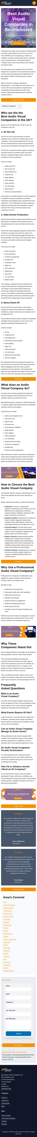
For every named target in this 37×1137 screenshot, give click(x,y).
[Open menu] (34, 3)
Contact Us (18, 561)
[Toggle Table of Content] (19, 106)
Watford (5, 928)
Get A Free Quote (18, 889)
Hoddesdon (7, 965)
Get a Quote (17, 43)
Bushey (5, 931)
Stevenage (6, 948)
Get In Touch (18, 1045)
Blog (2, 1106)
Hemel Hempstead (9, 905)
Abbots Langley (8, 908)
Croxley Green (7, 913)
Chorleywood (7, 911)
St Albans (6, 922)
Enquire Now (18, 379)
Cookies (4, 1121)
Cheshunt (6, 956)
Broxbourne (7, 962)
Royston (6, 968)
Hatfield (5, 936)
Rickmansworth (8, 916)
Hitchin (5, 945)
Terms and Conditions (8, 1118)
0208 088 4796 (6, 1089)
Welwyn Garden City (9, 939)
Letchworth (6, 951)
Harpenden (6, 919)
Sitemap (4, 1124)
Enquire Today (18, 806)
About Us (4, 1097)
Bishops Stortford (8, 970)
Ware (5, 959)
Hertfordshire (7, 925)
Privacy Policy (6, 1115)
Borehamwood (8, 933)
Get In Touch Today (18, 100)
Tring (4, 902)
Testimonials (5, 1103)
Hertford (5, 953)
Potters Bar (6, 942)
